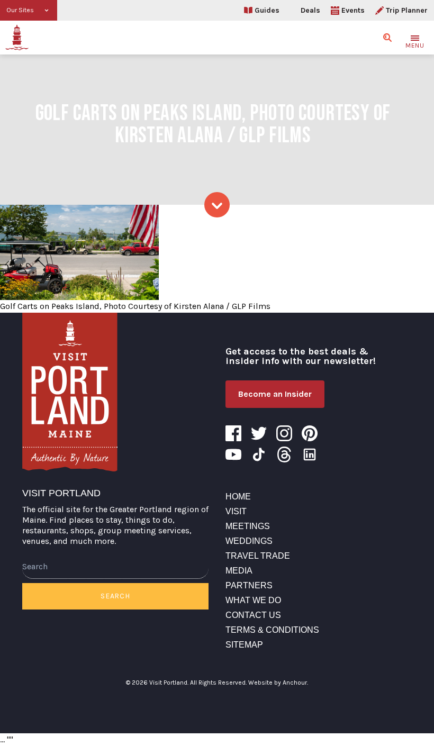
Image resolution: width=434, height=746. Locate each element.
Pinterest (309, 433)
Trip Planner (407, 10)
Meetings (247, 526)
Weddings (249, 540)
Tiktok (258, 454)
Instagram (284, 433)
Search (115, 596)
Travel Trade (257, 555)
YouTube (233, 454)
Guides (267, 10)
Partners (249, 585)
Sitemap (244, 644)
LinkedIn (309, 454)
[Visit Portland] (17, 37)
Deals (310, 10)
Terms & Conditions (272, 629)
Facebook (233, 433)
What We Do (253, 600)
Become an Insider (275, 394)
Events (353, 10)
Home (238, 496)
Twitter (258, 433)
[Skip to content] (217, 204)
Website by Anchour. (278, 682)
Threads (284, 454)
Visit (236, 511)
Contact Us (253, 615)
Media (238, 570)
